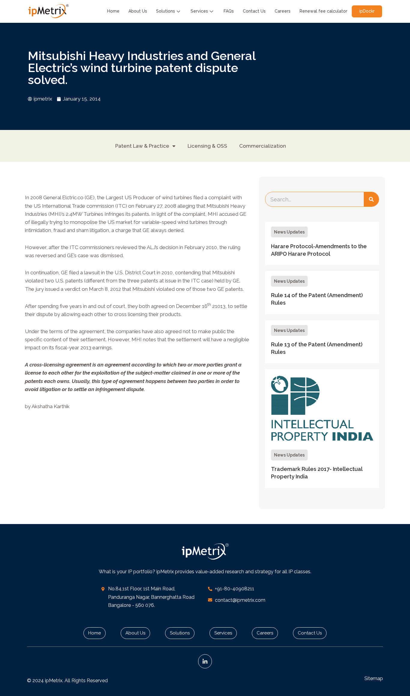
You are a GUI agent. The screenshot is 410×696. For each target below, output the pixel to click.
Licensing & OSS (207, 146)
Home (113, 11)
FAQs (229, 11)
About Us (137, 11)
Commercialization (262, 146)
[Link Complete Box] (322, 243)
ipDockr (367, 11)
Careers (283, 11)
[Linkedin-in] (205, 661)
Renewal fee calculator (323, 11)
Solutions (165, 11)
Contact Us (254, 11)
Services (199, 11)
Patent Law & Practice (142, 146)
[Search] (371, 199)
